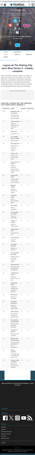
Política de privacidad (6, 433)
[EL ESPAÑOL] (33, 4)
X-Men (28, 1)
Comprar (26, 25)
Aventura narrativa (26, 13)
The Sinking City (17, 10)
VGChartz (3, 442)
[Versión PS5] (19, 29)
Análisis (17, 54)
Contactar (3, 429)
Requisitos (17, 52)
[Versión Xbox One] (17, 24)
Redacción (3, 427)
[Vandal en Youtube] (23, 417)
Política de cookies (5, 438)
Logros (17, 45)
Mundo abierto (21, 15)
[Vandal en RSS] (29, 417)
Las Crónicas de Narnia (7, 1)
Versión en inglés (17, 447)
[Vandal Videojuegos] (17, 4)
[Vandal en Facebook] (5, 417)
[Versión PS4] (19, 20)
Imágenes (29, 54)
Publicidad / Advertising (6, 431)
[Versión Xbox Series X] (15, 21)
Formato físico (23, 1)
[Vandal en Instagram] (17, 417)
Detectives (13, 15)
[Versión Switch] (15, 29)
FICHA (5, 52)
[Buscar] (29, 5)
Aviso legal (3, 436)
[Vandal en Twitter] (11, 417)
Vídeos (6, 57)
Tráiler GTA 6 (16, 1)
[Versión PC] (17, 32)
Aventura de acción (14, 13)
